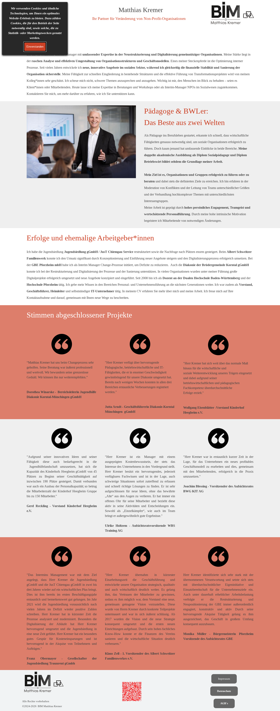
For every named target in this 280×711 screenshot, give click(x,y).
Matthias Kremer (140, 10)
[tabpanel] (140, 66)
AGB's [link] (224, 703)
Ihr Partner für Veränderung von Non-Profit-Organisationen (139, 18)
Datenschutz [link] (224, 691)
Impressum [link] (224, 678)
